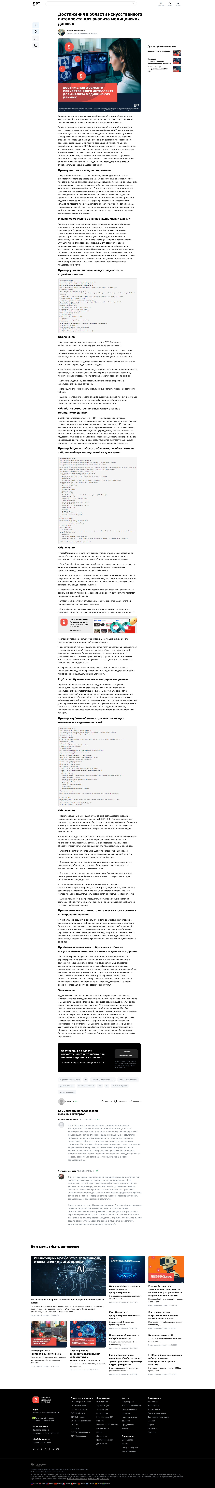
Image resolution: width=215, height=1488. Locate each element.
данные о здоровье (67, 1092)
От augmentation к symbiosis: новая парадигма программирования (124, 1289)
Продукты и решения (82, 1398)
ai (106, 1086)
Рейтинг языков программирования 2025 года (157, 69)
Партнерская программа (158, 1417)
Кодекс (150, 1424)
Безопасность (102, 1428)
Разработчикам (129, 1451)
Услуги (125, 1398)
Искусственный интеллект (40, 1315)
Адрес (35, 1409)
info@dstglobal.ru (41, 1439)
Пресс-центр (153, 1405)
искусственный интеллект (70, 1080)
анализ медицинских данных (103, 1080)
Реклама (125, 1428)
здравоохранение (66, 1086)
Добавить (161, 5)
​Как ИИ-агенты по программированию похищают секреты (125, 1315)
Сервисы (178, 5)
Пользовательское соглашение (77, 1479)
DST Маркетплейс (79, 1405)
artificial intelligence (119, 1086)
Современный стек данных (159, 51)
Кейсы (99, 1432)
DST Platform (102, 1402)
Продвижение (128, 1424)
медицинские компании (128, 1080)
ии (86, 1080)
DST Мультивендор (79, 1409)
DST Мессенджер (78, 1436)
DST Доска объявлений (81, 1421)
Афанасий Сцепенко (68, 1119)
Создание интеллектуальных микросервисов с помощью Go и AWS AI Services (159, 61)
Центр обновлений (104, 1440)
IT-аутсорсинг (128, 1402)
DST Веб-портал (78, 1417)
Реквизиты (152, 1428)
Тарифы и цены (103, 1405)
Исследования (153, 1409)
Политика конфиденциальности (98, 1479)
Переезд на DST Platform (107, 1424)
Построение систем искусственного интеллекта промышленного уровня (163, 1315)
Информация (154, 1398)
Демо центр (101, 1444)
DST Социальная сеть (80, 1432)
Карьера (151, 1421)
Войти (170, 5)
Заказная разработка (131, 1405)
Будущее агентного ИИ (160, 1335)
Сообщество (127, 1440)
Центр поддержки (130, 1447)
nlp (100, 1086)
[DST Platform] (97, 624)
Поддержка (128, 1436)
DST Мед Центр (78, 1413)
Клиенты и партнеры (156, 1413)
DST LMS (75, 1424)
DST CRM (75, 1428)
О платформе (103, 1398)
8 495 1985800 (40, 1426)
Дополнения (101, 1436)
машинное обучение (86, 1086)
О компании (152, 1402)
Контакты (151, 1432)
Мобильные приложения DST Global (46, 1400)
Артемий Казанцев (67, 1171)
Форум (125, 1444)
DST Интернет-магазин (81, 1402)
